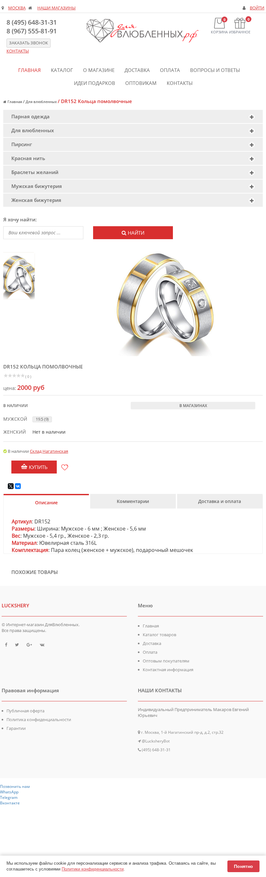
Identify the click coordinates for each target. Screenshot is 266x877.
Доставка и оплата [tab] (219, 501)
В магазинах (193, 405)
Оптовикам (141, 83)
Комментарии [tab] (133, 501)
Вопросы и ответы (215, 70)
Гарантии (16, 728)
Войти (257, 8)
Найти (136, 232)
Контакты (180, 83)
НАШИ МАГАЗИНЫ (56, 8)
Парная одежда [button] (30, 116)
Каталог (62, 70)
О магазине (99, 70)
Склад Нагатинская (49, 451)
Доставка (137, 70)
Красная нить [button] (28, 158)
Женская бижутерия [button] (36, 200)
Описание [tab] (46, 502)
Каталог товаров (159, 634)
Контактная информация (168, 669)
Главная (29, 70)
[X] (11, 486)
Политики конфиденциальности (93, 869)
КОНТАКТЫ (17, 51)
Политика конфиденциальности (38, 719)
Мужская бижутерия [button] (36, 186)
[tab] (133, 116)
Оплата (170, 70)
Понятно (243, 866)
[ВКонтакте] (18, 486)
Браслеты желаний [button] (34, 172)
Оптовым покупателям (166, 661)
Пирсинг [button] (21, 144)
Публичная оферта (25, 711)
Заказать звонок (28, 43)
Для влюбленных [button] (32, 130)
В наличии (15, 405)
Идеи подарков (94, 83)
